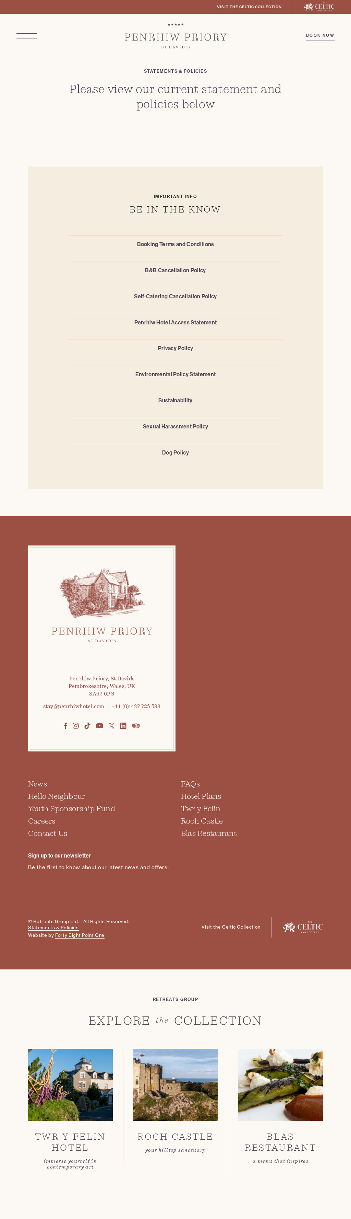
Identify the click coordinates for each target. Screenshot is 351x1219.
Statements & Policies (53, 927)
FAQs (190, 784)
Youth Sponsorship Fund (71, 808)
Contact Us (47, 833)
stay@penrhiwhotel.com (73, 706)
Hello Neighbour (56, 796)
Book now (320, 35)
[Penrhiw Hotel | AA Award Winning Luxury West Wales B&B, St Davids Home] (175, 35)
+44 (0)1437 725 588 (135, 706)
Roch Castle (202, 821)
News (37, 784)
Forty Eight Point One (80, 935)
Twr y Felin (200, 808)
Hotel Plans (201, 796)
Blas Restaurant (209, 833)
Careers (42, 821)
